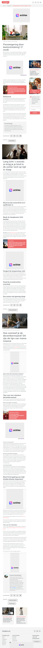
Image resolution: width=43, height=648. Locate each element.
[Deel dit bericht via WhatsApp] (17, 135)
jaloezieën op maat (13, 232)
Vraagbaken (9, 5)
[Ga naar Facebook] (35, 631)
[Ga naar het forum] (35, 2)
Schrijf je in (35, 112)
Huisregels (14, 636)
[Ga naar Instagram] (40, 631)
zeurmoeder (16, 347)
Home (4, 5)
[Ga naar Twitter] (37, 631)
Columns (4, 640)
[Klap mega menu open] (40, 2)
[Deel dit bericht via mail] (20, 135)
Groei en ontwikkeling (34, 69)
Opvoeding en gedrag (12, 87)
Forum (3, 638)
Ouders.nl (6, 631)
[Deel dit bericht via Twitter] (14, 135)
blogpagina (14, 587)
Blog (12, 613)
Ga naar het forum (34, 91)
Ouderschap (12, 603)
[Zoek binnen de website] (33, 2)
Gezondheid (11, 140)
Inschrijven (36, 641)
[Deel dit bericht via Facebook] (11, 135)
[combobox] (35, 107)
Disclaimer (14, 638)
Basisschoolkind (12, 309)
